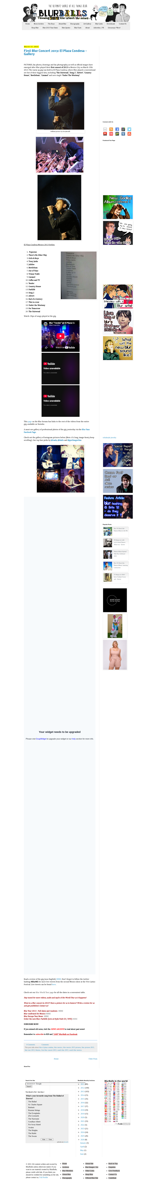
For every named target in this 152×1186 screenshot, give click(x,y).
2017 (83, 1106)
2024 (83, 1132)
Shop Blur (35, 28)
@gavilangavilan (74, 440)
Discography (74, 24)
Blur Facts (77, 28)
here (54, 985)
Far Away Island (34, 1125)
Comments (45, 1045)
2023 (83, 1129)
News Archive (39, 24)
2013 (83, 1091)
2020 (83, 1117)
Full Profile (43, 1177)
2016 (83, 1103)
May (82, 1150)
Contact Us (122, 24)
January (83, 1143)
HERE (58, 979)
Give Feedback (114, 1171)
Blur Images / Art (91, 1167)
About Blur (62, 24)
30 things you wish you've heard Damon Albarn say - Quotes (119, 542)
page (30, 422)
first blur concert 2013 (48, 1050)
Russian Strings (34, 1110)
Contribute (112, 1178)
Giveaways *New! (114, 28)
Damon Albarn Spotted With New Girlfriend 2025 (120, 554)
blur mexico (58, 1047)
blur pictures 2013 (88, 1047)
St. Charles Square (35, 1105)
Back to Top (113, 1164)
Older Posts (93, 1059)
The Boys (51, 24)
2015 (83, 1099)
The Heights (33, 1130)
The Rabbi (32, 1133)
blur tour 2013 (30, 1050)
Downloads (111, 24)
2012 (83, 1088)
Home (27, 24)
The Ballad (32, 1102)
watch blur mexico (75, 1050)
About (87, 28)
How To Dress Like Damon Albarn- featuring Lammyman (121, 565)
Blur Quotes (66, 28)
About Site (89, 1164)
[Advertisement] (69, 39)
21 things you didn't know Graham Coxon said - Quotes (120, 577)
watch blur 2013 (62, 1050)
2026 (83, 1140)
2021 (83, 1121)
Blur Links (99, 24)
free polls (66, 1142)
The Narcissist (33, 1119)
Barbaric (31, 1107)
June (82, 1154)
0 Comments (30, 1045)
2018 (83, 1110)
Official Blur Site (91, 1178)
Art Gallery (87, 24)
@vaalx (54, 440)
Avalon (31, 1127)
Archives (65, 1167)
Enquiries (112, 1167)
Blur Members (67, 1171)
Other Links (89, 1171)
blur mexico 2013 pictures (72, 1047)
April (82, 1147)
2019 (83, 1114)
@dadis (61, 440)
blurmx (38, 1050)
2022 (83, 1125)
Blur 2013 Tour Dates (50, 28)
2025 (83, 1136)
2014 (83, 1095)
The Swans (32, 1136)
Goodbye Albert (34, 1122)
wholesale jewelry (109, 438)
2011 (83, 1084)
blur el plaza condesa (46, 1047)
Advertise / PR (99, 28)
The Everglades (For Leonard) (34, 1114)
